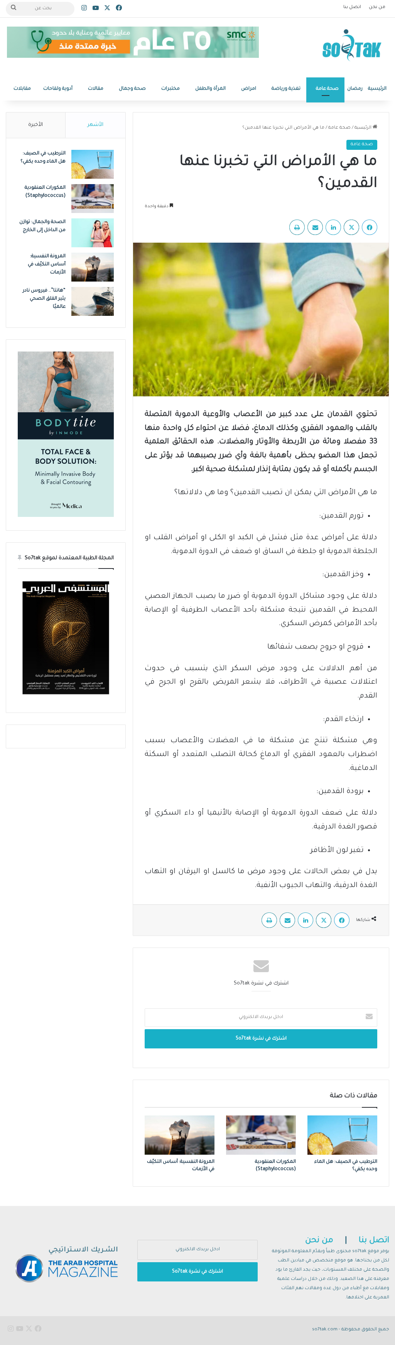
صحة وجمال (132, 89)
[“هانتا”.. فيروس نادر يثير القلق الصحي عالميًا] (92, 301)
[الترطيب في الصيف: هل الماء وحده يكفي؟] (342, 1135)
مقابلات (22, 89)
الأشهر (95, 125)
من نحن (377, 7)
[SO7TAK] (352, 47)
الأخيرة (35, 125)
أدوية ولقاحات (58, 89)
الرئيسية (377, 89)
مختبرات (170, 89)
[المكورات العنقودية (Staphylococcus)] (261, 1135)
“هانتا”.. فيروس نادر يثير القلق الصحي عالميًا (44, 299)
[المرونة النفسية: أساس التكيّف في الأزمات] (179, 1135)
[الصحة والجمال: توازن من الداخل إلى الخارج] (92, 232)
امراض (248, 89)
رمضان (355, 89)
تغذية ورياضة (286, 89)
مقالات (95, 89)
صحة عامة (327, 89)
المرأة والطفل (210, 89)
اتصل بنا (352, 7)
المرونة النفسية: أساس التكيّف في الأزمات (47, 264)
